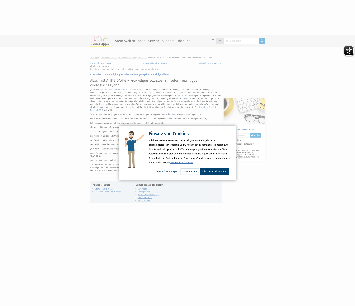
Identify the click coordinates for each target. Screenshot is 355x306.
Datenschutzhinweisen (181, 162)
